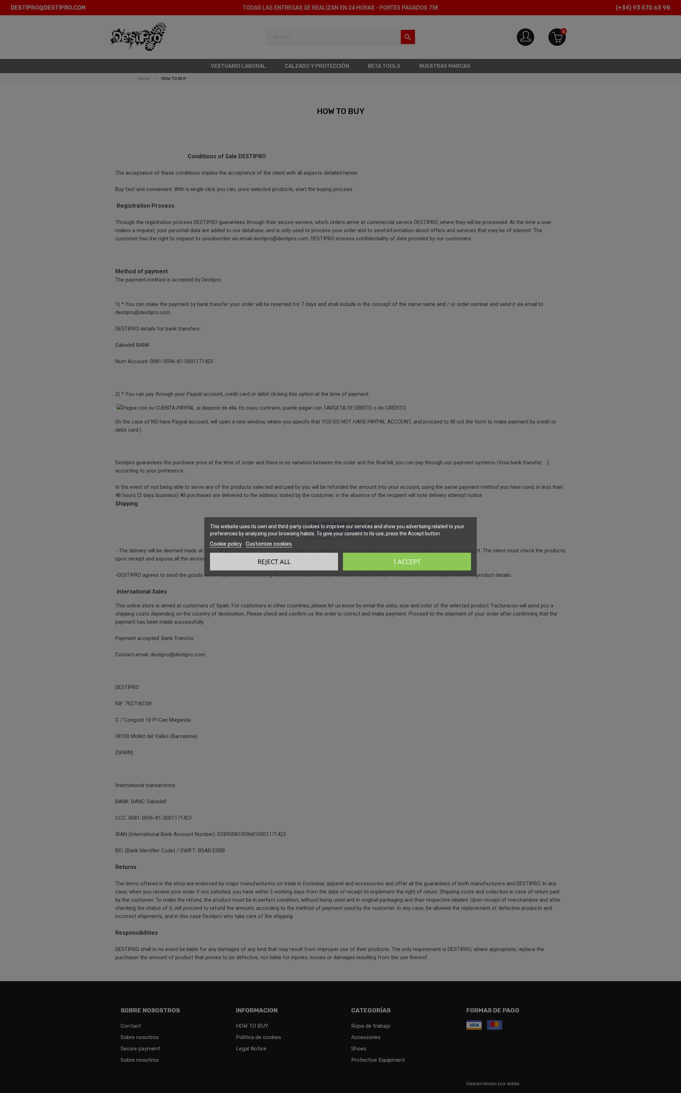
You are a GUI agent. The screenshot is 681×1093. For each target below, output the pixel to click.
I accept (407, 561)
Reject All (274, 561)
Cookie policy (226, 544)
